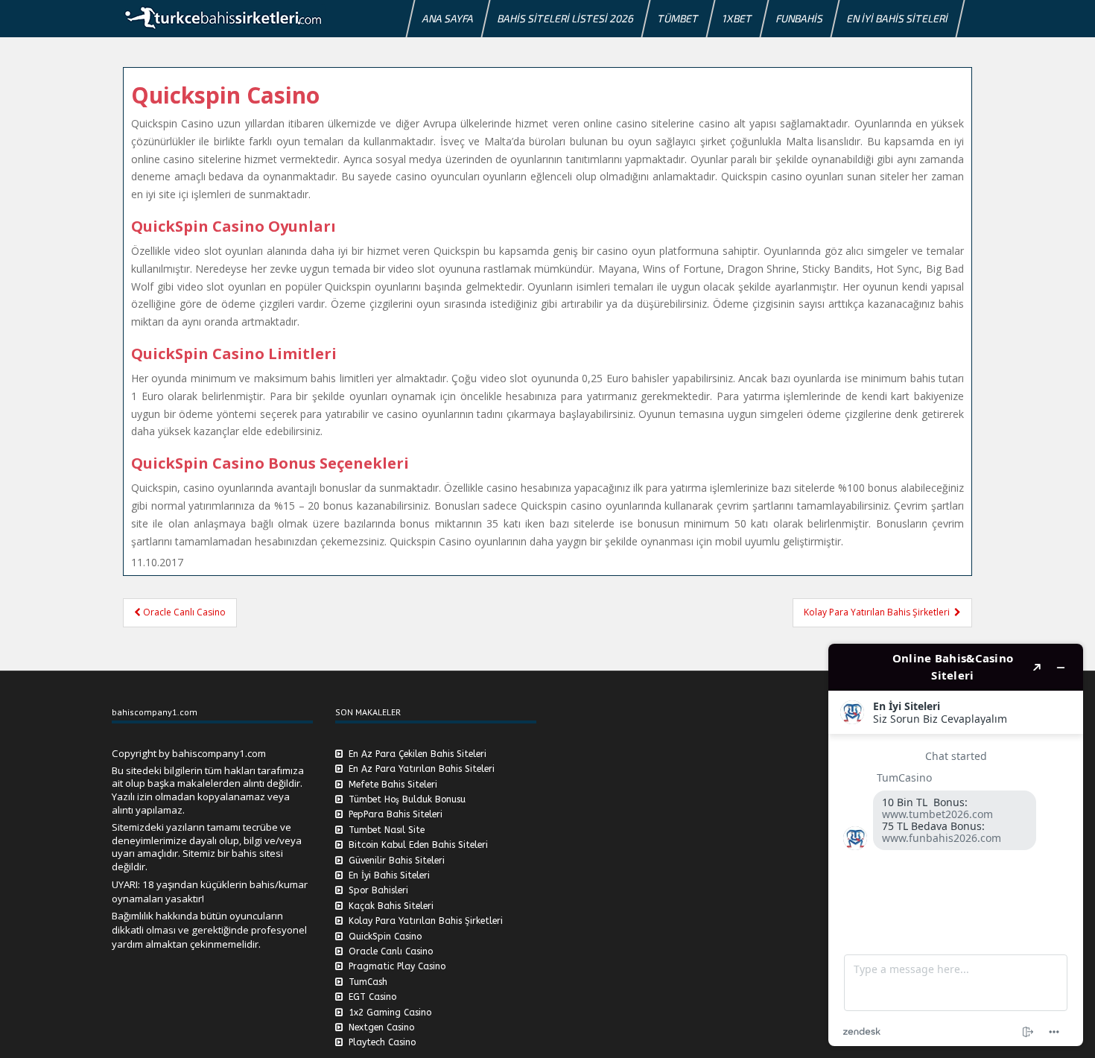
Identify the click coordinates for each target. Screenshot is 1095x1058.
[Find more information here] (955, 845)
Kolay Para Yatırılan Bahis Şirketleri (879, 612)
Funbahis (800, 18)
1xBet (737, 18)
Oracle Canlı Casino (183, 612)
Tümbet (678, 18)
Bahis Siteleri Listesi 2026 (565, 18)
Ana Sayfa (448, 18)
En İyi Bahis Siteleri (897, 18)
